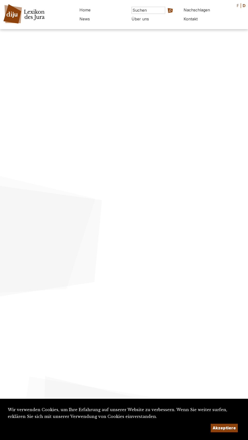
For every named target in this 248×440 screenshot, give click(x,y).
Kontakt (191, 19)
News (84, 19)
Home (85, 10)
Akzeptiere (224, 427)
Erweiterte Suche (162, 17)
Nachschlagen (197, 10)
